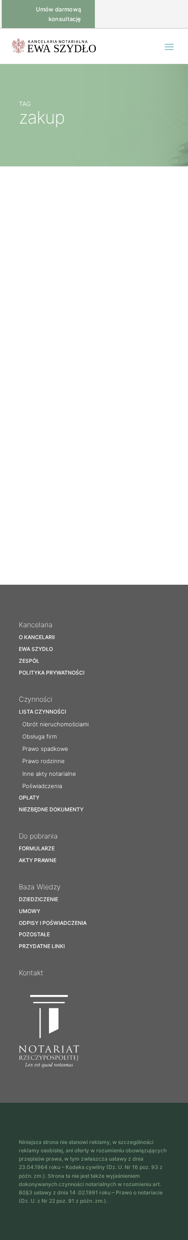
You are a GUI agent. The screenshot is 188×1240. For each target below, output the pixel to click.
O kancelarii (37, 637)
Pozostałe (75, 340)
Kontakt (31, 972)
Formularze (37, 848)
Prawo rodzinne (43, 760)
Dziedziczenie (38, 899)
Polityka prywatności (51, 672)
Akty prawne (37, 860)
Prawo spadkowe (45, 748)
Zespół (29, 660)
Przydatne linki (42, 946)
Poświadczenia (42, 785)
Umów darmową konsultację (58, 14)
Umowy (29, 911)
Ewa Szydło (36, 649)
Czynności (35, 699)
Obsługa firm (39, 736)
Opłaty (29, 797)
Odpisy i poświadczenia (53, 923)
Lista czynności (42, 711)
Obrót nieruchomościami (55, 724)
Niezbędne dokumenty (51, 809)
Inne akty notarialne (49, 773)
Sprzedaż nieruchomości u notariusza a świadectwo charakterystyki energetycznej (82, 322)
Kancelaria (35, 624)
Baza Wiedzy (44, 340)
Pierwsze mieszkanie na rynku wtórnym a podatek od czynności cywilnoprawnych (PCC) (88, 496)
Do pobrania (38, 835)
